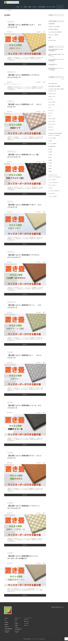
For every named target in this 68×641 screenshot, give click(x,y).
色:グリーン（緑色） (51, 104)
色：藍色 (49, 165)
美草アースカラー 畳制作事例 (53, 34)
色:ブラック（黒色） (51, 121)
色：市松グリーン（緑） (52, 90)
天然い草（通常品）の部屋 (52, 83)
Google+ (27, 623)
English (18, 6)
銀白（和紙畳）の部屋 (51, 146)
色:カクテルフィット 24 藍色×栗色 (53, 135)
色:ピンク (49, 115)
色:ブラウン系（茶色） (52, 118)
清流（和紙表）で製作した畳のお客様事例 (55, 133)
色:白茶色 (49, 157)
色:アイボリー (50, 99)
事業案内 (29, 6)
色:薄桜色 (49, 168)
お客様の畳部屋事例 (41, 6)
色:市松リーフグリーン (52, 96)
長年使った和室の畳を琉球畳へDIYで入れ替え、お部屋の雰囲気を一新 (56, 50)
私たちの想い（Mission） (51, 6)
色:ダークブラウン (51, 110)
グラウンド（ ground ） (52, 185)
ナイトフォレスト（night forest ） (54, 190)
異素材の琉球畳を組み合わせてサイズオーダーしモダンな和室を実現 (56, 69)
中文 (21, 6)
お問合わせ (35, 6)
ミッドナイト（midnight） (52, 196)
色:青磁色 (49, 171)
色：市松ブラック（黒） (52, 93)
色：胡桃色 (50, 160)
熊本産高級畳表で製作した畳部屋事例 (54, 86)
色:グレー (49, 107)
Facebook (27, 621)
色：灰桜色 (50, 151)
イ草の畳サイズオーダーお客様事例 (54, 26)
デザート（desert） (51, 193)
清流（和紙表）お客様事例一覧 (53, 29)
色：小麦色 (50, 154)
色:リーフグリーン (51, 129)
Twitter (27, 619)
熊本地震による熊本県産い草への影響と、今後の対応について (56, 55)
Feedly (27, 625)
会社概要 (25, 6)
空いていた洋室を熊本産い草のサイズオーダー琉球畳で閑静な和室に (56, 60)
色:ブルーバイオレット (52, 124)
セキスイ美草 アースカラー (52, 174)
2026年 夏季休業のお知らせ (52, 64)
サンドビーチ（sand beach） (53, 182)
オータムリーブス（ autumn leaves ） (55, 176)
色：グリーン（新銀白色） (52, 143)
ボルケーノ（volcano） (52, 179)
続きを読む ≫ (25, 93)
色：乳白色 (50, 140)
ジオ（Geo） (50, 187)
